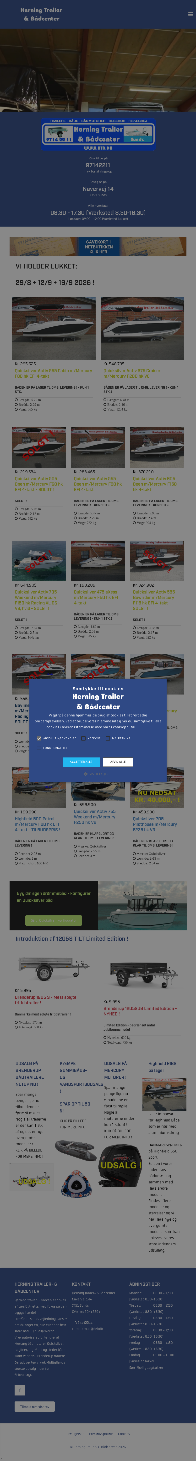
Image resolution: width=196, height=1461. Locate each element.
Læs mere (143, 727)
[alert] (98, 730)
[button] (97, 773)
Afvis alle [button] (118, 762)
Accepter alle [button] (81, 762)
